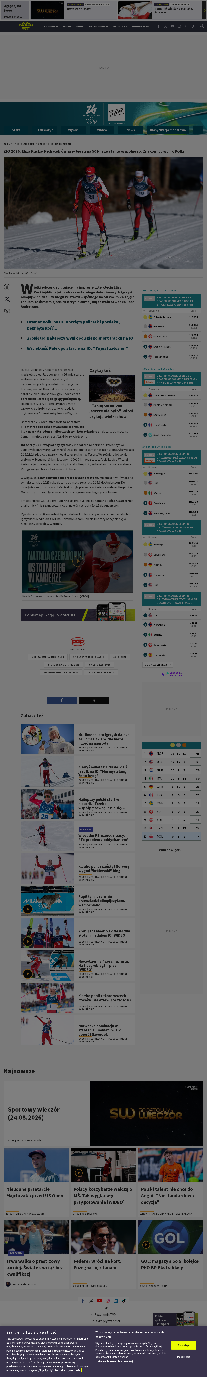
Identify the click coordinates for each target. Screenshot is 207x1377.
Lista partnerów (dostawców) (114, 1361)
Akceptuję (184, 1345)
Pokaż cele (183, 1357)
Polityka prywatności (68, 1370)
